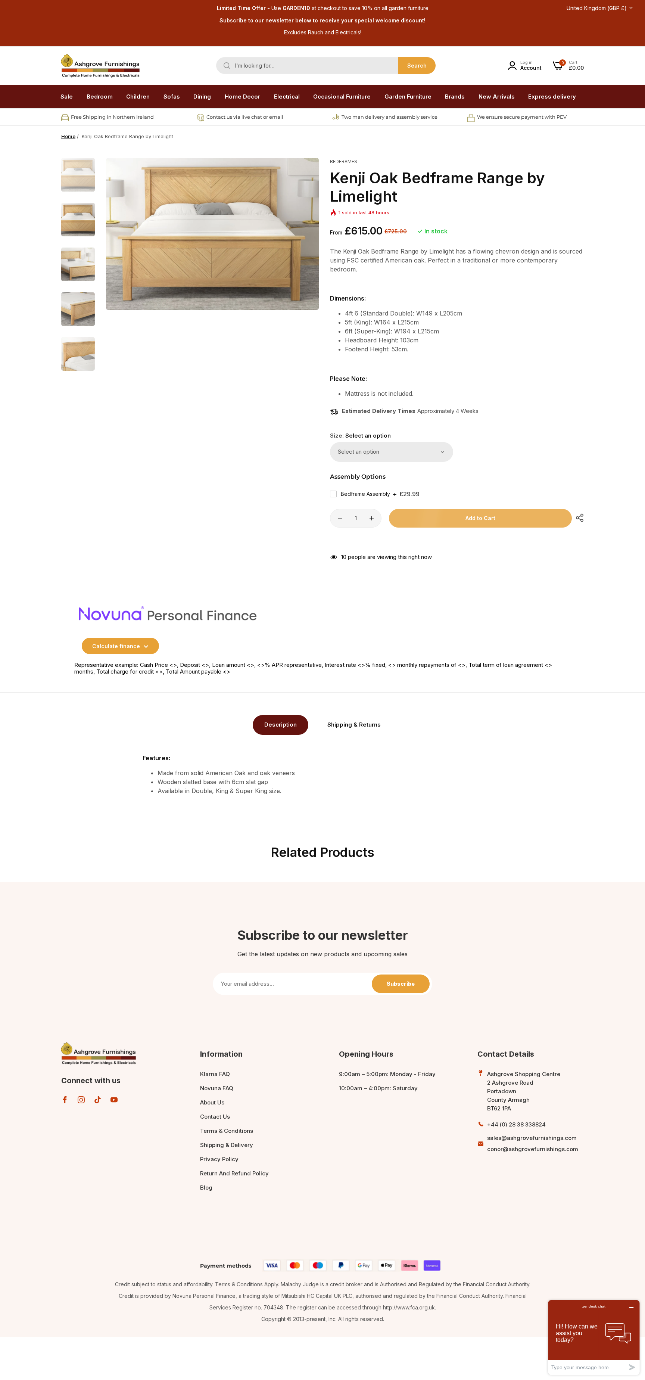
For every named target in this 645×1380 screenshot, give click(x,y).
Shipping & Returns (354, 724)
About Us (212, 1102)
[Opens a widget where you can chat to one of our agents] (593, 1337)
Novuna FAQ (216, 1088)
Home (68, 136)
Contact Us (215, 1116)
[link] (99, 97)
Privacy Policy (219, 1159)
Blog (206, 1187)
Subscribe (401, 983)
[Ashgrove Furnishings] (100, 66)
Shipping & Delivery (226, 1145)
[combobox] (326, 65)
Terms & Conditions (226, 1130)
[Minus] (339, 518)
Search (417, 65)
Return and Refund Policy (234, 1173)
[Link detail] (64, 1099)
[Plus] (371, 518)
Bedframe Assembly (380, 494)
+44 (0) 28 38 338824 (516, 1124)
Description (280, 724)
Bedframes (343, 161)
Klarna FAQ (215, 1074)
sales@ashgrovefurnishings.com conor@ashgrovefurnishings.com (532, 1143)
